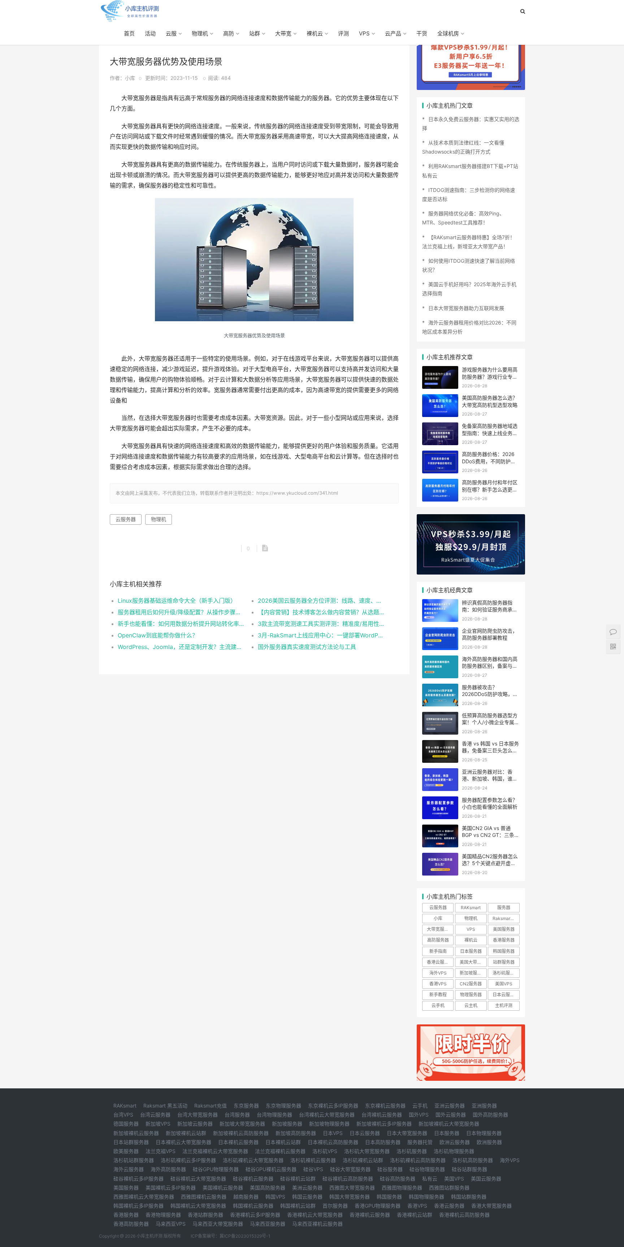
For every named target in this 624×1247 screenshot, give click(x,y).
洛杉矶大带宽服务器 (367, 1151)
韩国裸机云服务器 (253, 1206)
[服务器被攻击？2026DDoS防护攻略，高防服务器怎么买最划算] (440, 688)
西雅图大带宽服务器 (352, 1187)
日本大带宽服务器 (407, 1133)
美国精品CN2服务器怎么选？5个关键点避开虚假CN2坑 (490, 863)
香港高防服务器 (131, 1224)
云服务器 (126, 519)
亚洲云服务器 (449, 1105)
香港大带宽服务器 (491, 1206)
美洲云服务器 (307, 1187)
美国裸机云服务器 (223, 1187)
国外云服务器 (451, 1114)
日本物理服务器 (484, 1133)
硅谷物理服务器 (427, 1169)
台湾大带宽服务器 (197, 1114)
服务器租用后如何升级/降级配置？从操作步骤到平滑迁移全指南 (181, 612)
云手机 (438, 1005)
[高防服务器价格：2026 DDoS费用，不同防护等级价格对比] (440, 455)
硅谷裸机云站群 (298, 1178)
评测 (343, 33)
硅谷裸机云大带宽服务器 (198, 1178)
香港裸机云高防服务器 (464, 1215)
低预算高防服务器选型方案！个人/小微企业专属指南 (490, 722)
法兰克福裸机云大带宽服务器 (215, 1151)
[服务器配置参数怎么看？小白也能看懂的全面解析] (440, 801)
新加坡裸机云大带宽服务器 (449, 1124)
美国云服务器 (486, 1178)
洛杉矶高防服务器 (472, 1160)
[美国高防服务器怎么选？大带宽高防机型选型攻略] (440, 399)
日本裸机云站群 (283, 1142)
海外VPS (438, 973)
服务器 (503, 907)
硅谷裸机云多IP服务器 (138, 1178)
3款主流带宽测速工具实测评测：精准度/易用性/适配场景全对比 (321, 623)
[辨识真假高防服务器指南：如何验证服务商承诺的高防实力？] (440, 604)
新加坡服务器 (473, 973)
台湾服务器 (237, 1114)
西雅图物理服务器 (402, 1187)
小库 (438, 918)
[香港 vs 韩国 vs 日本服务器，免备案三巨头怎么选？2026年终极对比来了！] (440, 744)
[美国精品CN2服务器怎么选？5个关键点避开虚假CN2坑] (440, 857)
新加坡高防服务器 (296, 1133)
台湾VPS (123, 1114)
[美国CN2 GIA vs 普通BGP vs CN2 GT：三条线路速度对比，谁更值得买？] (440, 829)
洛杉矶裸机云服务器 (313, 1160)
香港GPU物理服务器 (377, 1206)
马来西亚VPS (171, 1224)
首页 (129, 33)
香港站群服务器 (205, 1215)
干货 (421, 33)
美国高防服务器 (267, 1187)
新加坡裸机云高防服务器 (241, 1133)
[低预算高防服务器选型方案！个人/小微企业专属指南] (440, 716)
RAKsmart (471, 907)
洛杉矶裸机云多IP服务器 (188, 1160)
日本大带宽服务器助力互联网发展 (466, 308)
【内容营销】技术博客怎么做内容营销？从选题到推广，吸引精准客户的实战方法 (321, 612)
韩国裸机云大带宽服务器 (198, 1206)
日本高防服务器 (382, 1142)
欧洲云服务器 (454, 1142)
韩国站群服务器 (468, 1197)
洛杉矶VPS (324, 1151)
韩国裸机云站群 (298, 1206)
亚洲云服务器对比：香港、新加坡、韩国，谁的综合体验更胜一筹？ (489, 779)
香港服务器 (504, 940)
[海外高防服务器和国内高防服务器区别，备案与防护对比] (440, 660)
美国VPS (503, 983)
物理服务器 (471, 994)
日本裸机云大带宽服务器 (183, 1142)
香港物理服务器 (163, 1215)
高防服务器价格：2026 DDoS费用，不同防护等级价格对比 (489, 461)
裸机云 (315, 33)
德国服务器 (126, 1124)
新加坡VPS (158, 1124)
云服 (171, 33)
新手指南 (438, 951)
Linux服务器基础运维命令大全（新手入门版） (177, 600)
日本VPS (333, 1133)
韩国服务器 (504, 951)
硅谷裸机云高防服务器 (347, 1178)
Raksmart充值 (210, 1105)
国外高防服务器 (490, 1114)
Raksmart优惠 (506, 918)
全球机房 (448, 33)
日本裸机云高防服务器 (333, 1142)
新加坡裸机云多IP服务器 (384, 1124)
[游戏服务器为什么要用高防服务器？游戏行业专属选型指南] (440, 370)
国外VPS (419, 1114)
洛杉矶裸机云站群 (363, 1160)
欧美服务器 (126, 1151)
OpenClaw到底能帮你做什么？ (158, 635)
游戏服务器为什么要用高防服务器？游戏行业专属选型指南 (489, 376)
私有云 (429, 1178)
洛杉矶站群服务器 (133, 1160)
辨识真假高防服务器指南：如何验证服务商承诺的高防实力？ (489, 609)
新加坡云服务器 (195, 1124)
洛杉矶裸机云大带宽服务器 (253, 1160)
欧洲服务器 (489, 1142)
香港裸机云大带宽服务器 (315, 1215)
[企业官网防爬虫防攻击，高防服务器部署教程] (440, 632)
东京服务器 (246, 1105)
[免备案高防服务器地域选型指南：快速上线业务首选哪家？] (440, 427)
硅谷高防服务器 (397, 1178)
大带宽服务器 (440, 929)
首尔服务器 (335, 1206)
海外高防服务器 (168, 1169)
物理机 (200, 33)
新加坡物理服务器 (329, 1124)
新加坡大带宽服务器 (242, 1124)
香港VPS (438, 983)
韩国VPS (275, 1197)
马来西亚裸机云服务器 (317, 1224)
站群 (254, 33)
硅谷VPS (313, 1169)
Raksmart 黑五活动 (165, 1105)
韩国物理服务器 (426, 1197)
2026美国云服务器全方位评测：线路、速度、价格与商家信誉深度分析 (321, 600)
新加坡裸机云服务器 (136, 1133)
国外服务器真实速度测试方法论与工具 (307, 646)
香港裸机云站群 (414, 1215)
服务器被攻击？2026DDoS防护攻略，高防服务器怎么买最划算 (490, 694)
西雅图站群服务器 (449, 1187)
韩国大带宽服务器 (349, 1197)
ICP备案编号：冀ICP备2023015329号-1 (230, 1236)
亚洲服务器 (484, 1105)
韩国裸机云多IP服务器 (138, 1206)
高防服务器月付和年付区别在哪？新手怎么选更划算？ (489, 489)
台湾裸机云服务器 (381, 1114)
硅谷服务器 (390, 1169)
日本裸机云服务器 (238, 1142)
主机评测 (503, 1005)
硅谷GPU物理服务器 (216, 1169)
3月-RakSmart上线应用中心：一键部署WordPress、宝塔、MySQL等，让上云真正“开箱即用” (321, 635)
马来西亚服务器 (267, 1224)
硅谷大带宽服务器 (350, 1169)
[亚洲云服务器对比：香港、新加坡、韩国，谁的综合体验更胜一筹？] (440, 773)
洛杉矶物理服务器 (454, 1151)
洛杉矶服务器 (506, 973)
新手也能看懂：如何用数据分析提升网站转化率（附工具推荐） (181, 623)
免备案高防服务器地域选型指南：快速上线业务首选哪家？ (489, 433)
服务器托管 (420, 1142)
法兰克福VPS (161, 1151)
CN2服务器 (471, 983)
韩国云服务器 (307, 1197)
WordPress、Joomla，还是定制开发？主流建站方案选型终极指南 (181, 646)
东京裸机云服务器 (385, 1105)
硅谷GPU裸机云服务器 (271, 1169)
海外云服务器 (128, 1169)
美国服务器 (504, 929)
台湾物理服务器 (274, 1114)
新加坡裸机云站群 (186, 1133)
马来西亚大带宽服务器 (217, 1224)
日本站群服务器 (131, 1142)
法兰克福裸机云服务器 (280, 1151)
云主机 (470, 1005)
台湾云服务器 (155, 1114)
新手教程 (438, 994)
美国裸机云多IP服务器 (171, 1187)
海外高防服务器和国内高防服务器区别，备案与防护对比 (489, 666)
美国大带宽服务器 (473, 962)
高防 (228, 33)
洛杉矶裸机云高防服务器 (418, 1160)
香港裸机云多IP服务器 (255, 1215)
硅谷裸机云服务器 (253, 1178)
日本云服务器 (506, 994)
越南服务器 (246, 1197)
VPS (364, 33)
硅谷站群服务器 (469, 1169)
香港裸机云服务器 (370, 1215)
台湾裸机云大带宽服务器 (327, 1114)
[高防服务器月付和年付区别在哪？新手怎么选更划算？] (440, 483)
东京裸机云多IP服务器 (333, 1105)
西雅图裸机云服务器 (203, 1197)
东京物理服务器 (283, 1105)
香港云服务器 (440, 962)
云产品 (393, 33)
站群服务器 (504, 962)
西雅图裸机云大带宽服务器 (143, 1197)
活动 (150, 33)
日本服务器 (471, 951)
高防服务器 (438, 940)
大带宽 (283, 33)
